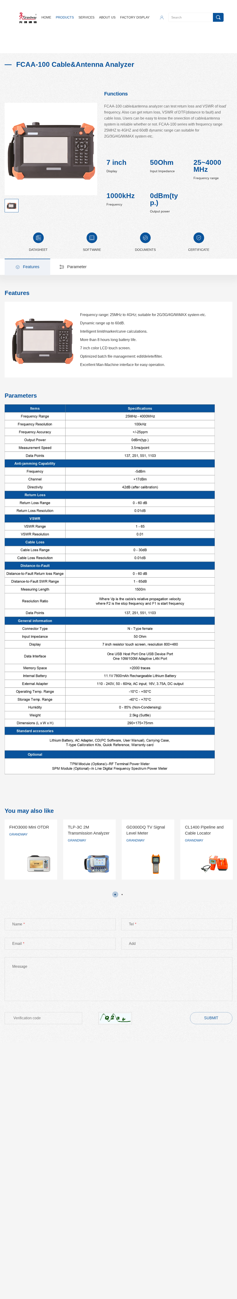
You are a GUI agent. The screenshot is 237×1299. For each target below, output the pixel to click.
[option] (31, 850)
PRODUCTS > (22, 46)
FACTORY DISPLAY (135, 17)
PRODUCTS (65, 17)
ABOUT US (107, 17)
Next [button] (233, 853)
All (64, 46)
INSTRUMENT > (48, 46)
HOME (46, 17)
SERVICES (86, 17)
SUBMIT (211, 1018)
